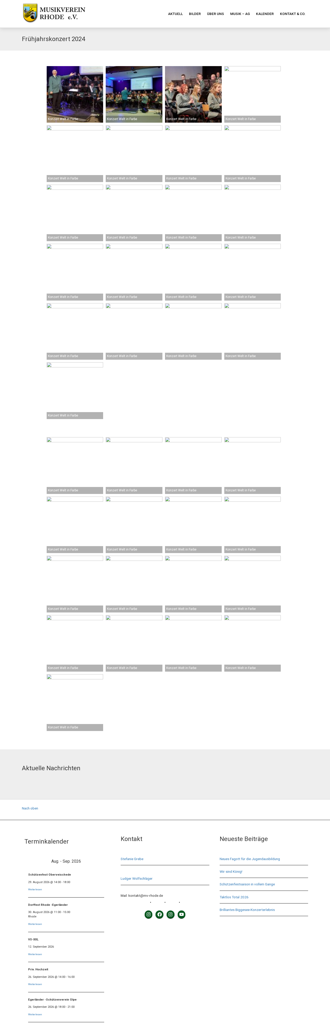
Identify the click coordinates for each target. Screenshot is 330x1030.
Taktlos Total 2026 (234, 897)
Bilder (195, 14)
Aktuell (175, 14)
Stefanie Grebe (132, 859)
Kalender (265, 14)
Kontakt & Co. (293, 14)
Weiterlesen (35, 889)
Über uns (215, 14)
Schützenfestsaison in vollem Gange (247, 884)
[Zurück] (32, 861)
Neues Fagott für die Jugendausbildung (250, 859)
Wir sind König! (231, 871)
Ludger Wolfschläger (137, 878)
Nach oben (30, 808)
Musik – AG (240, 14)
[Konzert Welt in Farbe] (75, 94)
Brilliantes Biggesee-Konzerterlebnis (247, 910)
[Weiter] (99, 861)
